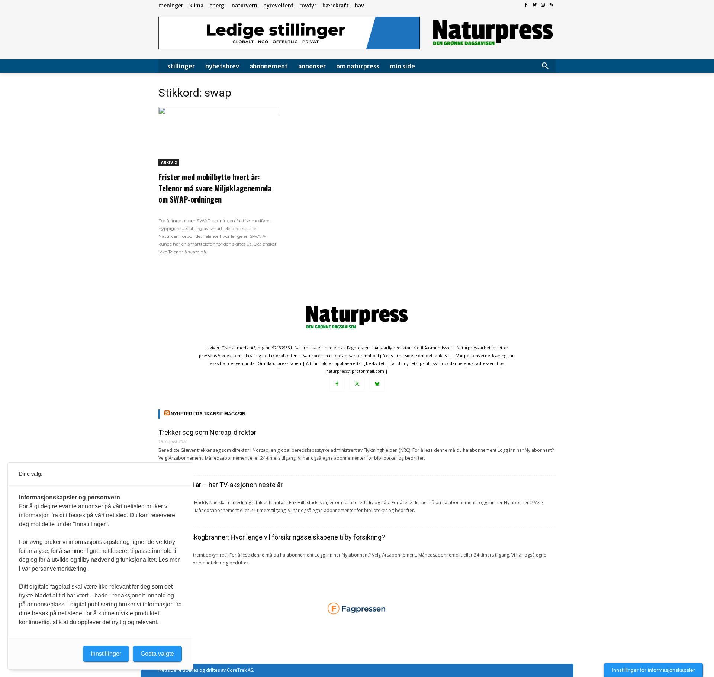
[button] (545, 66)
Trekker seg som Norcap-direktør (207, 432)
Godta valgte (157, 654)
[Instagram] (542, 5)
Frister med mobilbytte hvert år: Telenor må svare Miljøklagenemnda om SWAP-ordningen (214, 188)
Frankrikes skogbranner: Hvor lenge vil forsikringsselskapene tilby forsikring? (271, 537)
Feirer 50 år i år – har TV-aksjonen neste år (220, 485)
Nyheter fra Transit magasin (208, 414)
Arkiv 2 (169, 162)
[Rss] (551, 5)
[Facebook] (526, 5)
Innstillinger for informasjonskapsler (653, 670)
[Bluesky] (534, 5)
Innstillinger (106, 654)
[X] (357, 384)
